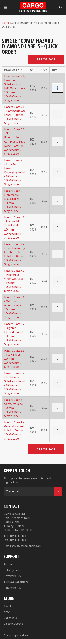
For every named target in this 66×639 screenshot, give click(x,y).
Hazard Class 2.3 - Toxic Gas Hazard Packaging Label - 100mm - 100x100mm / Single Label (14, 172)
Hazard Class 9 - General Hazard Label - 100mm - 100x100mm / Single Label (14, 430)
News (7, 612)
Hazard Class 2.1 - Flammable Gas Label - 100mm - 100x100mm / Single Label (14, 115)
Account (9, 564)
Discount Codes (13, 623)
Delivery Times (13, 570)
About (7, 606)
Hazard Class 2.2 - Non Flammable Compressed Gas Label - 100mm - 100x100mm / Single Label (14, 141)
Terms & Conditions (16, 582)
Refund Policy (12, 587)
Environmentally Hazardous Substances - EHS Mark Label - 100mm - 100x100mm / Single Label (14, 88)
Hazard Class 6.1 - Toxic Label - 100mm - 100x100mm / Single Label (14, 358)
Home (6, 22)
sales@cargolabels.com (26, 546)
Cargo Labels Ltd (20, 635)
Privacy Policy (12, 576)
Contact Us (11, 618)
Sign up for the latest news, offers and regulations (27, 480)
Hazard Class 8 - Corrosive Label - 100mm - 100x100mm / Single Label (14, 408)
